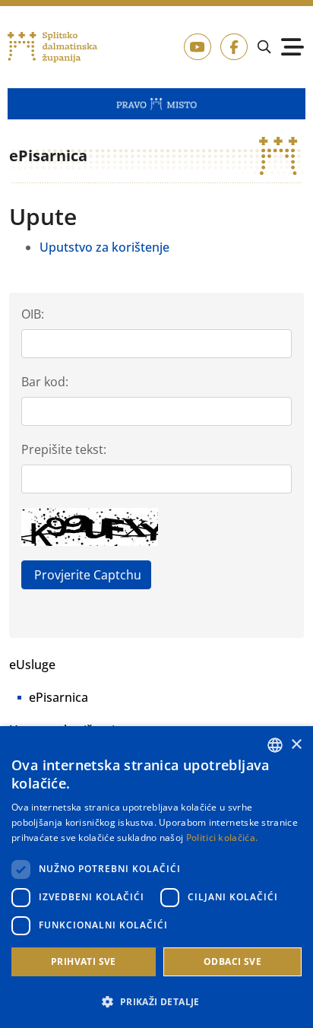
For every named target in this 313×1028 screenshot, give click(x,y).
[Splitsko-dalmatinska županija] (52, 47)
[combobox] (275, 745)
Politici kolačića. (222, 837)
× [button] (296, 744)
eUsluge (32, 664)
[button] (156, 1001)
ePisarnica (58, 697)
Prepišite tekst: (63, 449)
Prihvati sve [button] (83, 961)
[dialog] (156, 877)
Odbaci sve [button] (232, 961)
